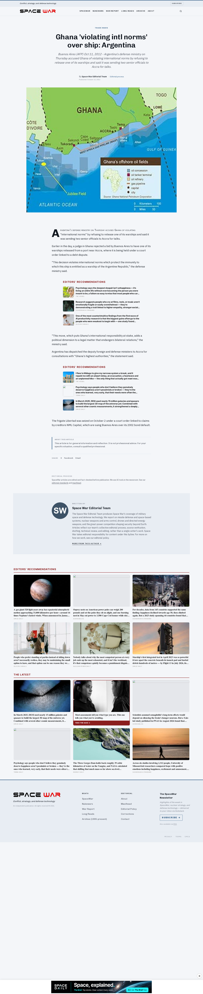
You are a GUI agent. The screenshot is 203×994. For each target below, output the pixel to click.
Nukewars (98, 11)
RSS (175, 824)
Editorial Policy (129, 809)
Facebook (68, 458)
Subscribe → (171, 817)
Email (78, 458)
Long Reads (127, 11)
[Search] (180, 11)
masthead (76, 483)
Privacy (168, 837)
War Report (112, 11)
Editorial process (117, 76)
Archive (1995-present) (94, 819)
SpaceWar (85, 11)
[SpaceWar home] (38, 11)
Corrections (127, 814)
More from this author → (87, 544)
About (151, 11)
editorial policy (101, 537)
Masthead (126, 804)
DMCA (187, 837)
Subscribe (177, 3)
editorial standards (60, 483)
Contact (125, 819)
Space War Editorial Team (94, 76)
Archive (140, 11)
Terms (179, 837)
